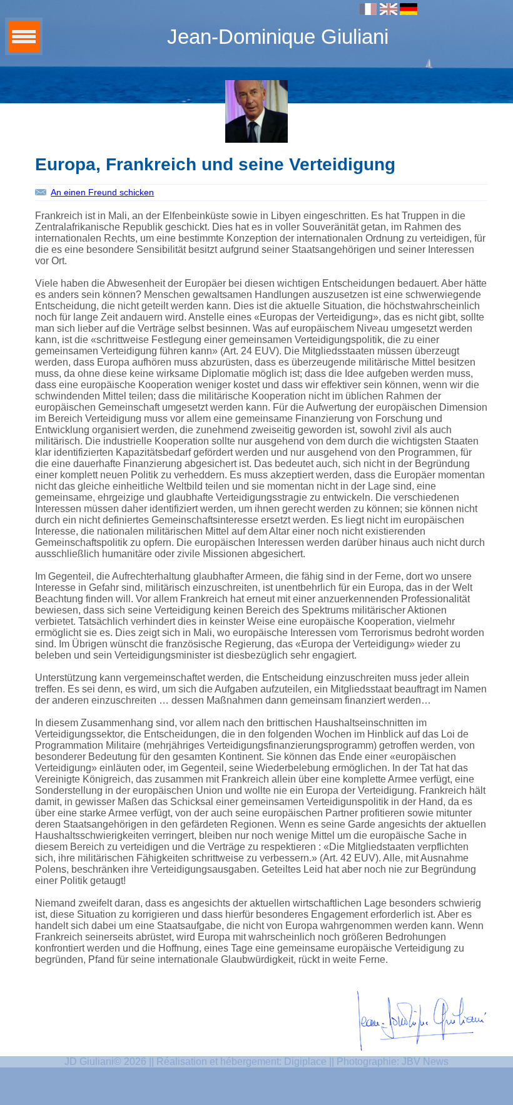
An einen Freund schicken (102, 192)
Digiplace (305, 1061)
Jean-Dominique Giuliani (278, 36)
